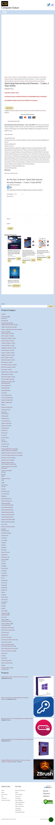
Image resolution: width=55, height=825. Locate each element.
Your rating (10, 194)
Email (8, 223)
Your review (10, 196)
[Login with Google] (11, 187)
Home (6, 77)
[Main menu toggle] (52, 5)
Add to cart (9, 108)
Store (10, 77)
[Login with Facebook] (8, 187)
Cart (2, 796)
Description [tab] (11, 121)
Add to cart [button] (16, 285)
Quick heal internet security (32, 81)
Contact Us (4, 798)
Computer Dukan (10, 7)
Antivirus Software (23, 77)
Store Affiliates (19, 800)
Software (15, 77)
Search (3, 304)
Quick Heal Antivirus (34, 77)
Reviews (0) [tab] (16, 121)
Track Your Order (5, 800)
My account (4, 794)
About (2, 792)
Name (9, 218)
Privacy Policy (18, 794)
